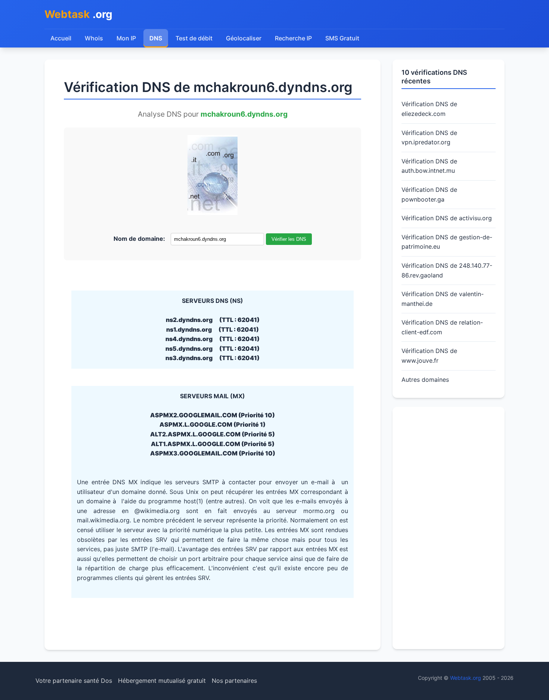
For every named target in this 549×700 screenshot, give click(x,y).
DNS (155, 38)
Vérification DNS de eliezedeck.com (429, 108)
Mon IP (126, 38)
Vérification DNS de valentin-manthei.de (442, 298)
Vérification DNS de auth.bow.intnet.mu (429, 166)
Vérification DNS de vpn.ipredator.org (429, 137)
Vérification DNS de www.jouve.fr (429, 355)
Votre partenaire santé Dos (73, 680)
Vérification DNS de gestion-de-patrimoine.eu (446, 242)
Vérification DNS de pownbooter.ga (429, 194)
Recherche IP (293, 38)
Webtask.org (465, 678)
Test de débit (194, 38)
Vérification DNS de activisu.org (446, 218)
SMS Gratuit (342, 38)
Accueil (60, 38)
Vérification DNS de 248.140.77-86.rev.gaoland (446, 270)
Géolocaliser (243, 38)
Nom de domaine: (139, 238)
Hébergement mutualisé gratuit (162, 680)
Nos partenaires (234, 680)
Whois (94, 38)
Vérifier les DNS (289, 239)
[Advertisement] (448, 528)
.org (78, 14)
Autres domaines (425, 379)
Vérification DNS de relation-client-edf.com (442, 327)
